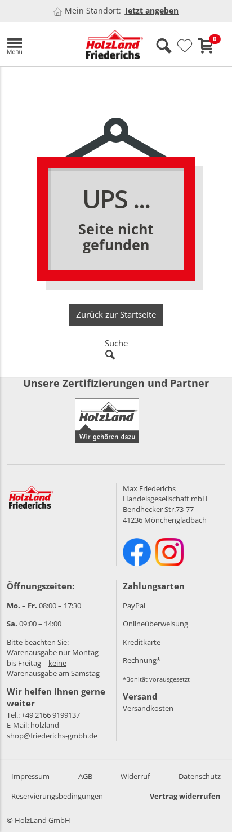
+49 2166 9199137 (50, 715)
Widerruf (135, 776)
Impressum (30, 776)
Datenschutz (200, 776)
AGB (85, 776)
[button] (38, 44)
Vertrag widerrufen (185, 796)
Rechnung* (141, 660)
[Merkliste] (185, 46)
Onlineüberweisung (155, 624)
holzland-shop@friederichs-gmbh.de (52, 730)
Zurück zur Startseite (116, 314)
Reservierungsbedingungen (57, 796)
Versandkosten (148, 708)
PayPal (134, 605)
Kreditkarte (141, 642)
